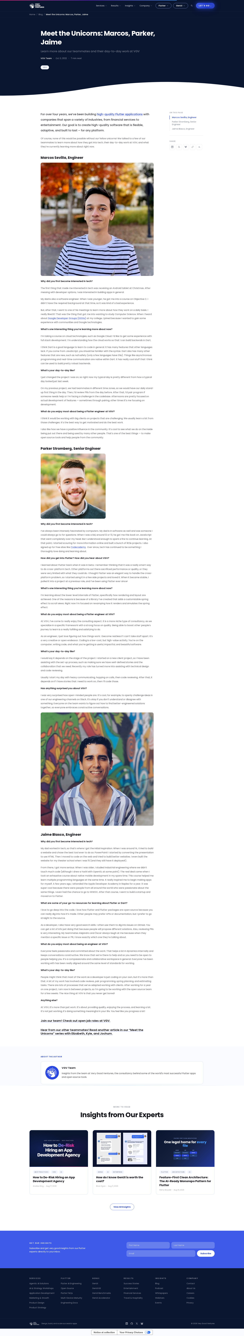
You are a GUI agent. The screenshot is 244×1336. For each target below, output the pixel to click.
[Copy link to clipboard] (192, 147)
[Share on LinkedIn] (172, 147)
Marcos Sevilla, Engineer (184, 117)
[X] (137, 1323)
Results (114, 5)
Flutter (162, 5)
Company (145, 5)
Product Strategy (37, 1307)
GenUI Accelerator (101, 1298)
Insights (129, 5)
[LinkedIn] (127, 1323)
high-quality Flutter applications (120, 114)
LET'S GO (205, 5)
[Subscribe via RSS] (199, 147)
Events (158, 1302)
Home (32, 14)
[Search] (191, 5)
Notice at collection (104, 1332)
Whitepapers (161, 1293)
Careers (190, 1293)
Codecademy (78, 547)
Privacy (190, 1302)
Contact (191, 1283)
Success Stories (131, 1283)
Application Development (42, 1293)
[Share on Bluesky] (186, 147)
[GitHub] (132, 1323)
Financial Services (132, 1293)
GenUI (179, 5)
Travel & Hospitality (133, 1298)
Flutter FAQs (67, 1293)
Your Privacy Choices (131, 1332)
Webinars (159, 1298)
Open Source (67, 1288)
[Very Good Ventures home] (36, 5)
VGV (45, 67)
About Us (191, 1288)
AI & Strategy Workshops (41, 1288)
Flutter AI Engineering (71, 1283)
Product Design (36, 1302)
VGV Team (46, 58)
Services (100, 5)
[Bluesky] (142, 1323)
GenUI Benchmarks (101, 1293)
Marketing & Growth (39, 1298)
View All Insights (122, 1206)
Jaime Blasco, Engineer (183, 128)
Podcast (159, 1288)
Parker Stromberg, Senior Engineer (184, 123)
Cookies (190, 1298)
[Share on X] (179, 147)
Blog (41, 14)
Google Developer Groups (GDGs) (67, 318)
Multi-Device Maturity (71, 1298)
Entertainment (131, 1288)
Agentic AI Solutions (39, 1283)
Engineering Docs (69, 1302)
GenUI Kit (96, 1288)
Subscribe (205, 1253)
